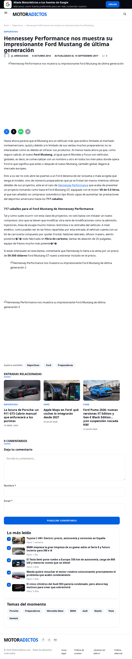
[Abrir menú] (7, 14)
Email (8, 501)
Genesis (13, 618)
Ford (48, 365)
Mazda (98, 610)
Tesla (111, 610)
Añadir (112, 4)
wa (20, 131)
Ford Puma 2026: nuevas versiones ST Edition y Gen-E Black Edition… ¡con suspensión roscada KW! (100, 417)
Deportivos (17, 25)
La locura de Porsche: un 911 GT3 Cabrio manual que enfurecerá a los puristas (21, 415)
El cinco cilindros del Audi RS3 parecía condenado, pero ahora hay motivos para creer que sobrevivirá (67, 586)
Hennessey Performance (73, 185)
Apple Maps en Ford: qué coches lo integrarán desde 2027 (61, 413)
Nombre (10, 485)
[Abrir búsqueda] (125, 14)
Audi (85, 610)
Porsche (13, 610)
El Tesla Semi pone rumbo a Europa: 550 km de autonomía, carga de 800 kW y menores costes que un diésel (71, 561)
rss (55, 640)
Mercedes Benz (55, 610)
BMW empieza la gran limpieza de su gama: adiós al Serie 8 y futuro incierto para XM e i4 (68, 549)
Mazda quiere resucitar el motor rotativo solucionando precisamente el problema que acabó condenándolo (71, 573)
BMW (73, 610)
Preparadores (65, 365)
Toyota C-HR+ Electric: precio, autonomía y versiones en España (66, 538)
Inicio (6, 25)
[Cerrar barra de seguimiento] (124, 4)
